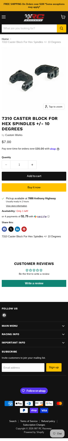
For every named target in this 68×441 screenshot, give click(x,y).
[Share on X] (11, 229)
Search (12, 421)
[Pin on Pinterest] (24, 229)
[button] (34, 216)
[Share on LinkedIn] (17, 229)
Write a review (34, 283)
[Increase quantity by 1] (32, 164)
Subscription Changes (34, 425)
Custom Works (13, 135)
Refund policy (48, 421)
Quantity (6, 157)
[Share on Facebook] (4, 229)
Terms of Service (28, 421)
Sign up (54, 367)
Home (5, 39)
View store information (16, 206)
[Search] (61, 28)
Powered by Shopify (34, 432)
